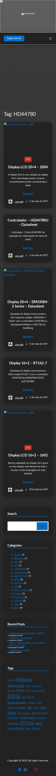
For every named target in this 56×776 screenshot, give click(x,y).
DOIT (29, 691)
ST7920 (27, 723)
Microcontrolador (24, 713)
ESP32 (17, 580)
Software (18, 601)
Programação (27, 718)
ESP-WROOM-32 (38, 691)
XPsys (16, 608)
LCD (28, 159)
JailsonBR (19, 202)
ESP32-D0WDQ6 (28, 697)
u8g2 (38, 723)
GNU (39, 703)
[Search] (42, 526)
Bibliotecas (19, 558)
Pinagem (18, 594)
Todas (16, 604)
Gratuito (11, 708)
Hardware (18, 583)
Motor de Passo (21, 590)
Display (20, 690)
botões (28, 686)
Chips (16, 562)
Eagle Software (21, 576)
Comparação (20, 569)
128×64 (11, 680)
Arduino (17, 555)
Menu (11, 712)
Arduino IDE (15, 685)
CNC (16, 565)
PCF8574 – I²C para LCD (20, 638)
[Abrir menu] (50, 38)
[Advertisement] (28, 78)
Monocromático (39, 713)
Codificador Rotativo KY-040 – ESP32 (26, 633)
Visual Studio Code (19, 728)
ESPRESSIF (32, 703)
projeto (41, 718)
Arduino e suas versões (19, 650)
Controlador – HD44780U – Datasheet (28, 222)
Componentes (20, 572)
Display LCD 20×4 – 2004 (28, 167)
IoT (30, 707)
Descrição (11, 691)
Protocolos (19, 597)
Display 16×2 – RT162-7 (28, 363)
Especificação (16, 702)
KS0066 (36, 708)
